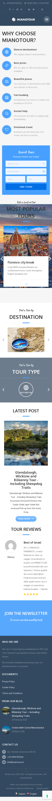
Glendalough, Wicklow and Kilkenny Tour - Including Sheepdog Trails (26, 480)
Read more (24, 518)
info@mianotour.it (15, 762)
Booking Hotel (43, 788)
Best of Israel (32, 542)
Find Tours (26, 186)
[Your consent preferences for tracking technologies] (47, 796)
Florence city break (21, 262)
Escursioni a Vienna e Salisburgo (20, 788)
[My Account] (29, 9)
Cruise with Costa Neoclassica (28, 727)
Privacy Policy (8, 681)
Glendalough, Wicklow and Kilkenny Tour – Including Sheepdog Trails (26, 712)
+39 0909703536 (15, 757)
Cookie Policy (8, 687)
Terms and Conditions (12, 693)
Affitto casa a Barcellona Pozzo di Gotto (26, 784)
